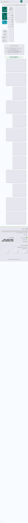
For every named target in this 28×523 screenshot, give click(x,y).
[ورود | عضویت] (4, 1)
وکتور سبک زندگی (17, 4)
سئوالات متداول (4, 34)
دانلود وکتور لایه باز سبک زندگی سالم (14, 46)
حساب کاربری (24, 239)
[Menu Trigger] (21, 1)
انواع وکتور (21, 4)
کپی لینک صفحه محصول (4, 40)
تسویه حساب (24, 241)
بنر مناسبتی (8, 239)
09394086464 (19, 247)
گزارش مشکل (4, 31)
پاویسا (24, 4)
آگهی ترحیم (5, 239)
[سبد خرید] (2, 1)
